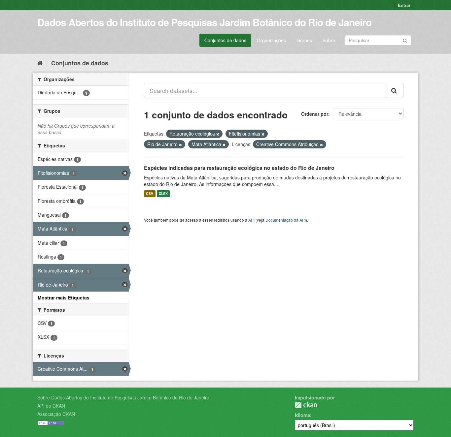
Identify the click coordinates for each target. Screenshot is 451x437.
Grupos (304, 40)
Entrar (404, 5)
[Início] (40, 62)
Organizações (271, 40)
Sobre (329, 40)
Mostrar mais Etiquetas (63, 297)
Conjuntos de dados (225, 40)
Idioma (302, 415)
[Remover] (217, 134)
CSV (149, 193)
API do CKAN (51, 405)
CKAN (306, 404)
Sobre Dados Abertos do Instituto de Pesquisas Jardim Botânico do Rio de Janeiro (123, 397)
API (251, 220)
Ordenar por (314, 113)
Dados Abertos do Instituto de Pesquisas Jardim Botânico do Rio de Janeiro (204, 22)
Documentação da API (285, 220)
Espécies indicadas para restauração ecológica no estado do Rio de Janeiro (239, 168)
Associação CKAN (56, 414)
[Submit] (405, 40)
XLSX (163, 193)
